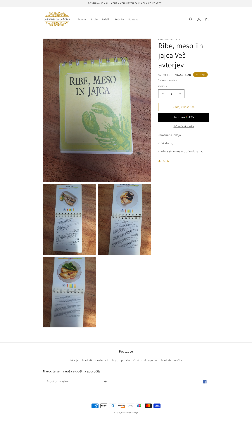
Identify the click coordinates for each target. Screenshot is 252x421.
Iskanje (74, 360)
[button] (191, 19)
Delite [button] (166, 161)
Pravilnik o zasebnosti (95, 360)
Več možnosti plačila (184, 126)
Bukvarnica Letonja (129, 412)
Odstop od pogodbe (145, 360)
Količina (162, 86)
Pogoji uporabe (121, 360)
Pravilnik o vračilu (171, 360)
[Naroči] (105, 381)
